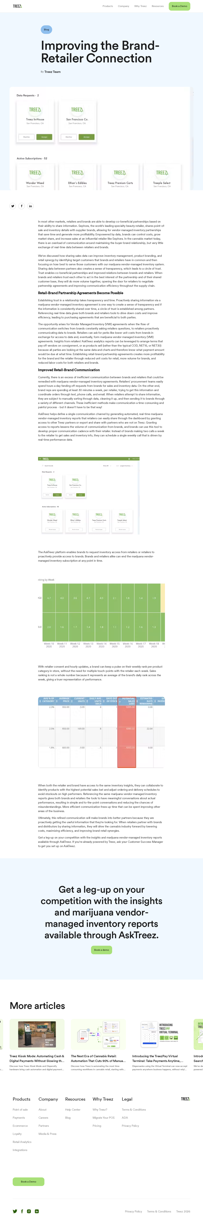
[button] (179, 6)
